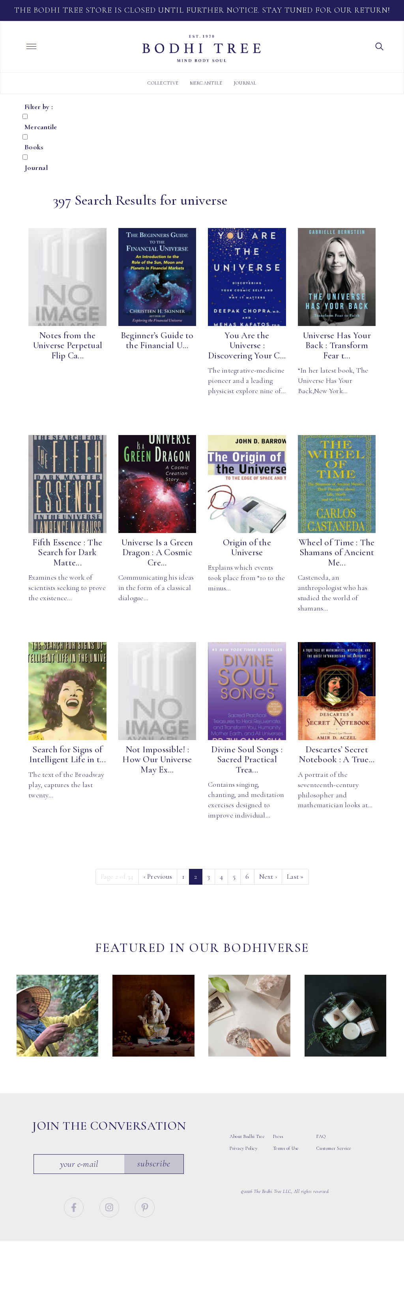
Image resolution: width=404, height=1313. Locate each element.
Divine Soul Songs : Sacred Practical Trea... (246, 759)
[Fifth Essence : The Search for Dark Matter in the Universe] (67, 484)
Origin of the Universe (247, 547)
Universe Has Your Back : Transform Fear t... (337, 345)
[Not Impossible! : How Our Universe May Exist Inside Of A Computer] (157, 691)
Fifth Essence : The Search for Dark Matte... (67, 552)
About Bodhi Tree (247, 1136)
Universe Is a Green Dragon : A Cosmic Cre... (157, 552)
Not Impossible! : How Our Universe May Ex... (157, 759)
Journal (245, 83)
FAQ (321, 1136)
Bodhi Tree (201, 48)
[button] (379, 45)
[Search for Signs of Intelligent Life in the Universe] (67, 691)
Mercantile (206, 83)
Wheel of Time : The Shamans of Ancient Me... (337, 552)
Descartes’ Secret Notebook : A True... (336, 754)
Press (278, 1136)
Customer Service (334, 1148)
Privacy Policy (243, 1148)
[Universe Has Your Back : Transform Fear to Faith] (337, 277)
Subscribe (153, 1163)
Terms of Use (286, 1148)
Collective (163, 83)
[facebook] (75, 1206)
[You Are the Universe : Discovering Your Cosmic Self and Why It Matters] (247, 277)
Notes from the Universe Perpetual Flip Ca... (68, 345)
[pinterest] (145, 1206)
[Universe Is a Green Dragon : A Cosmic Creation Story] (157, 484)
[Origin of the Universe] (247, 484)
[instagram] (110, 1206)
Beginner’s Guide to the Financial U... (157, 340)
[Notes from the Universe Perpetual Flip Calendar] (67, 277)
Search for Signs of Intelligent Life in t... (67, 754)
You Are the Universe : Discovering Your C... (247, 345)
